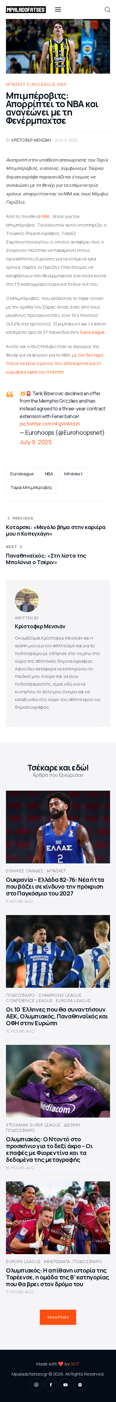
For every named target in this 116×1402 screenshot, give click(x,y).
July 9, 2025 (36, 442)
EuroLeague (92, 332)
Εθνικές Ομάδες (24, 871)
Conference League (29, 1001)
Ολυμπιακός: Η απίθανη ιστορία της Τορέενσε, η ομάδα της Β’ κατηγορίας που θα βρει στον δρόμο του (57, 1277)
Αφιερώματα (57, 1262)
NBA (61, 85)
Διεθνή (72, 1125)
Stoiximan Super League (33, 1125)
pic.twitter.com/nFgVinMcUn (50, 423)
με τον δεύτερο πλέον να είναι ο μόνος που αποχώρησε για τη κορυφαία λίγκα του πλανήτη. (55, 363)
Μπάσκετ (15, 85)
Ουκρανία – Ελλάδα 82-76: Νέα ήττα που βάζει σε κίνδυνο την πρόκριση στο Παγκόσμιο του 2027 (55, 886)
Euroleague (41, 85)
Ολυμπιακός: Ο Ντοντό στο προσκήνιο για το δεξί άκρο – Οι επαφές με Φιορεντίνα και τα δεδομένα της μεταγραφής (49, 1149)
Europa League (73, 1001)
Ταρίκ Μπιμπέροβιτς (31, 487)
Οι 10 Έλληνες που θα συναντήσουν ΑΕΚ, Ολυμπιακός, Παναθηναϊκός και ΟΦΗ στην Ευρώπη (57, 1016)
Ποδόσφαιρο (20, 995)
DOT (75, 1364)
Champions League (60, 995)
